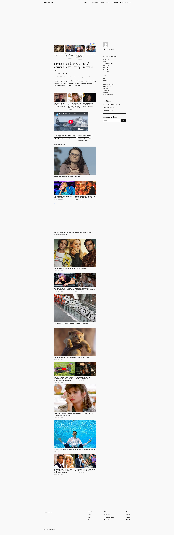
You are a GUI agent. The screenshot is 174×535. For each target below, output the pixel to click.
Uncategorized (106, 94)
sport (104, 88)
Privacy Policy (96, 2)
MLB (104, 75)
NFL (104, 82)
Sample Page (114, 2)
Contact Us (87, 2)
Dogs (104, 71)
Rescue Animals (106, 84)
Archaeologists (106, 63)
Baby (104, 67)
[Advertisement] (87, 15)
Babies (104, 65)
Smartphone (105, 86)
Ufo (104, 92)
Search (123, 120)
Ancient (104, 59)
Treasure (105, 90)
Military (104, 73)
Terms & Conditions (125, 2)
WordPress (52, 529)
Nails (104, 78)
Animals (104, 61)
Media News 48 (48, 2)
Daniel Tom (65, 73)
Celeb (104, 69)
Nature (104, 80)
